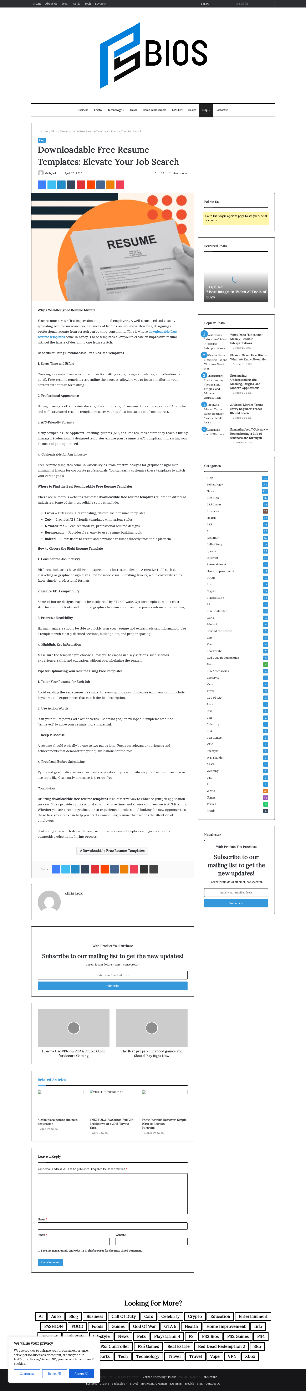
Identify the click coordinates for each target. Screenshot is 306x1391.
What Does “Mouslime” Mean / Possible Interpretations (246, 339)
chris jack (51, 173)
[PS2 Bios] (153, 55)
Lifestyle (212, 751)
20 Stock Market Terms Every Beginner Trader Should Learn (246, 409)
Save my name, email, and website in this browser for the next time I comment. (91, 1250)
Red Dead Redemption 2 (223, 657)
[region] (54, 1359)
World (76, 3)
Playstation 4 (215, 597)
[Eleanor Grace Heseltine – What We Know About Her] (215, 362)
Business (83, 110)
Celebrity (213, 724)
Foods (211, 811)
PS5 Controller (217, 611)
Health (192, 110)
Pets (210, 704)
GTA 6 (211, 617)
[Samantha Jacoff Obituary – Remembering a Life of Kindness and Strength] (215, 435)
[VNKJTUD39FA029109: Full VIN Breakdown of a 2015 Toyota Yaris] (113, 1103)
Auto (210, 584)
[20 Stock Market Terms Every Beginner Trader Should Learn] (215, 414)
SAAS (210, 764)
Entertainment (216, 564)
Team (64, 3)
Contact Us (222, 110)
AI (208, 531)
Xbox (210, 644)
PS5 (209, 524)
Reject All (54, 1373)
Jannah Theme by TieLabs (159, 1377)
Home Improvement (154, 110)
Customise (27, 1373)
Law (209, 777)
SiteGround (210, 1377)
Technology (115, 110)
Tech (88, 3)
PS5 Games (214, 504)
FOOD (211, 577)
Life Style (213, 677)
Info (209, 711)
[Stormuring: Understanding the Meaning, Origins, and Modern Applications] (215, 387)
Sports (211, 551)
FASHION (177, 110)
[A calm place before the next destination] (60, 1103)
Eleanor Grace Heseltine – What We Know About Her (248, 357)
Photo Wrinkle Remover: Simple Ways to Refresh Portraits (164, 1124)
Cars (210, 717)
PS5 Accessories (218, 671)
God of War (214, 697)
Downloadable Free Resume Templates (114, 851)
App (209, 784)
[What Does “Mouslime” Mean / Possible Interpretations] (215, 341)
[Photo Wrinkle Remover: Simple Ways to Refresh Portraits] (165, 1103)
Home (37, 3)
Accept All (81, 1373)
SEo (209, 637)
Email (42, 1235)
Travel (133, 110)
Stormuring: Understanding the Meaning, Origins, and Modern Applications (245, 382)
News (210, 491)
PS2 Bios (213, 497)
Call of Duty (214, 544)
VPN (210, 744)
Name (42, 1219)
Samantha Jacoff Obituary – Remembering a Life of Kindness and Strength (249, 433)
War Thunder (215, 757)
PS (208, 604)
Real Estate (214, 651)
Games (211, 797)
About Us (51, 3)
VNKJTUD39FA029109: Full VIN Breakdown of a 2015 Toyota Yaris (112, 1124)
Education (213, 624)
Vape (210, 684)
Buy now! (101, 3)
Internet (212, 557)
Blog (205, 110)
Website (121, 1235)
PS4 (209, 731)
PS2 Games (214, 737)
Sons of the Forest (219, 631)
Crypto (98, 110)
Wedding (213, 771)
